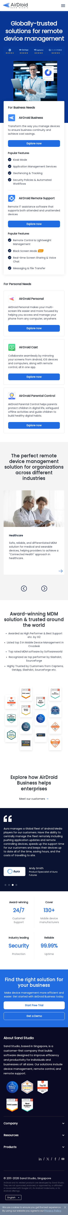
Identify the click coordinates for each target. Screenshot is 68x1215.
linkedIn (40, 1159)
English (11, 1197)
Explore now (34, 143)
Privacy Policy (52, 1210)
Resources (11, 1135)
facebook (55, 1159)
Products (10, 1147)
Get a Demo (34, 1016)
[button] (24, 588)
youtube (62, 1159)
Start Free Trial (34, 1005)
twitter (47, 1159)
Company (11, 1123)
